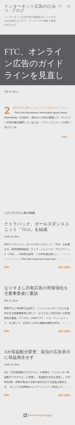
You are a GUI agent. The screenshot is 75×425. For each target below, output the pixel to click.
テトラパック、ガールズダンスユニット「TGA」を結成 (36, 226)
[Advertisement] (37, 175)
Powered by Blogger (39, 415)
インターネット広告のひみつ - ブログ (30, 8)
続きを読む (65, 267)
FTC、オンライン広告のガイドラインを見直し (34, 63)
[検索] (60, 6)
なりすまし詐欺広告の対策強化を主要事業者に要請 (36, 290)
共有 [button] (64, 136)
